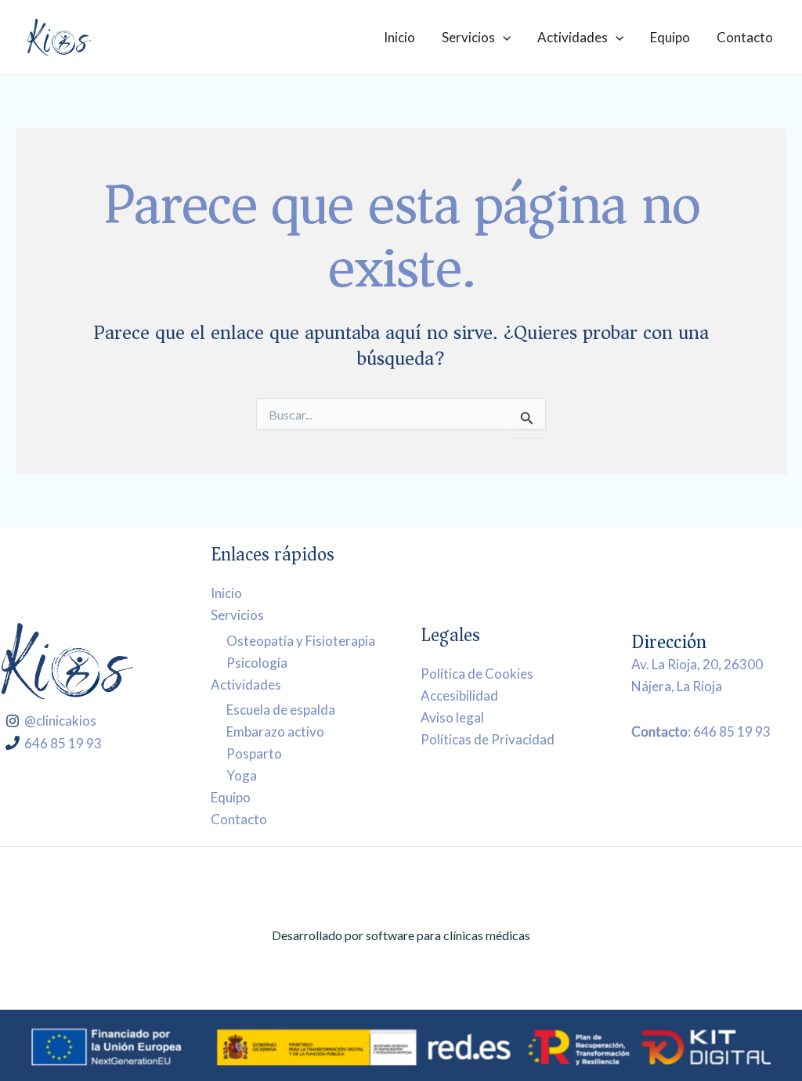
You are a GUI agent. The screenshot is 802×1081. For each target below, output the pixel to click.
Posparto (254, 753)
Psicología (256, 662)
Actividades (572, 37)
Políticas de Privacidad (488, 739)
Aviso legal (452, 717)
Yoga (241, 775)
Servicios (468, 37)
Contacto (745, 37)
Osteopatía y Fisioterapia (300, 640)
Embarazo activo (275, 731)
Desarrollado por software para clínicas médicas (401, 935)
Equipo (670, 37)
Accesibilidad (459, 695)
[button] (503, 37)
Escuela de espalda (280, 709)
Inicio (399, 37)
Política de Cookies (477, 673)
